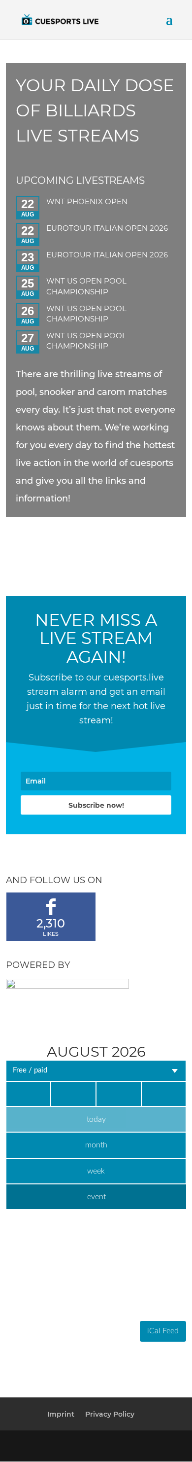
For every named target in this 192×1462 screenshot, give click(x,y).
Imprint (60, 1414)
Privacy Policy (109, 1414)
